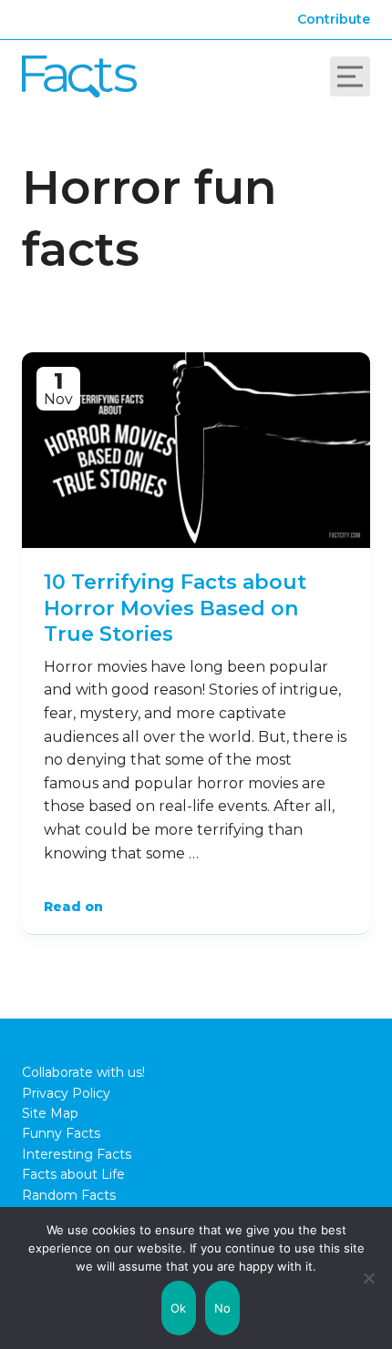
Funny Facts (61, 1133)
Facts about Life (73, 1174)
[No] (369, 1278)
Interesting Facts (76, 1154)
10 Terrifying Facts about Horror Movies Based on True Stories (175, 608)
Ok (178, 1308)
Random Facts (69, 1195)
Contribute (333, 19)
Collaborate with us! (83, 1072)
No (223, 1308)
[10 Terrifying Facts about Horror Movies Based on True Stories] (196, 450)
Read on (73, 906)
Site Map (50, 1113)
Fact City (79, 76)
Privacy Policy (66, 1093)
